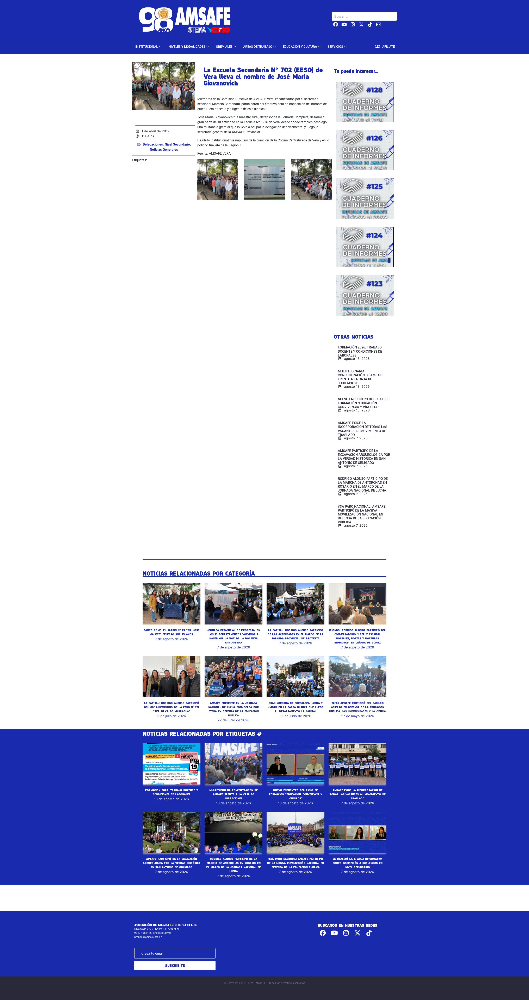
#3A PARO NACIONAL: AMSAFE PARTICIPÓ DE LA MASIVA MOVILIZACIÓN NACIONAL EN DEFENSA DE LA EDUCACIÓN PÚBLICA (295, 863)
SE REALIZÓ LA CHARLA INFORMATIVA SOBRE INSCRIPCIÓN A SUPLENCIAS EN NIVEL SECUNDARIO (357, 863)
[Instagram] (353, 24)
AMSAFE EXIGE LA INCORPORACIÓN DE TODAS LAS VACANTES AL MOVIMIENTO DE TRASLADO (357, 794)
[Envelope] (378, 24)
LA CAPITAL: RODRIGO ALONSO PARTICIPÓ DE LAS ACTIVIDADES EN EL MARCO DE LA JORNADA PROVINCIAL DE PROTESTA (295, 634)
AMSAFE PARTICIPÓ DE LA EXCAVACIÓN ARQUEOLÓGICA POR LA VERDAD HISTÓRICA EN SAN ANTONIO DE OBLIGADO (171, 863)
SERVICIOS (335, 47)
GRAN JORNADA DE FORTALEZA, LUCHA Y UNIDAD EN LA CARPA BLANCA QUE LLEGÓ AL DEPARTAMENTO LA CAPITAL (295, 707)
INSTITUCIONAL (146, 47)
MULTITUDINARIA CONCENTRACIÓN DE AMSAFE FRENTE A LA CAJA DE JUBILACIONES (233, 794)
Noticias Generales (164, 150)
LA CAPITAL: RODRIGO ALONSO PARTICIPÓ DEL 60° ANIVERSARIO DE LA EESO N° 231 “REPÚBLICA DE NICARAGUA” (171, 707)
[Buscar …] (364, 16)
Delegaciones (153, 144)
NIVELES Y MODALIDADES (187, 47)
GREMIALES (224, 47)
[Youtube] (344, 24)
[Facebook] (335, 24)
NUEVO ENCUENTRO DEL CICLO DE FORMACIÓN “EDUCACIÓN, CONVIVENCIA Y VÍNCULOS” (295, 794)
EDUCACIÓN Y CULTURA (300, 47)
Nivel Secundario (177, 144)
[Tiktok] (370, 24)
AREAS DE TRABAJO (257, 47)
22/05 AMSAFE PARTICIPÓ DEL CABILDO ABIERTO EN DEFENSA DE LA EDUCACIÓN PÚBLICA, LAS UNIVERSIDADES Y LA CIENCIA (357, 707)
